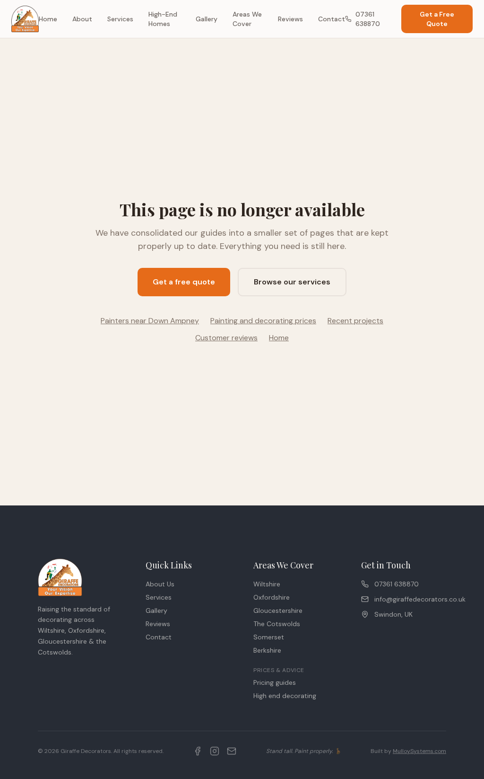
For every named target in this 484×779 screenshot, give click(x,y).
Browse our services (292, 282)
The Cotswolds (276, 624)
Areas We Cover (247, 19)
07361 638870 (367, 19)
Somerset (268, 637)
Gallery (206, 19)
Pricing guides (274, 682)
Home (48, 19)
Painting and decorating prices (263, 321)
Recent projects (355, 321)
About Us (160, 584)
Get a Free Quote (437, 19)
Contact (331, 19)
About (82, 19)
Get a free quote (184, 282)
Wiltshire (266, 584)
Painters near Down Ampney (150, 321)
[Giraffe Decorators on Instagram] (214, 751)
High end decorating (284, 695)
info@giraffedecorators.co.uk (410, 599)
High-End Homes (162, 19)
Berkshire (267, 650)
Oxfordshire (271, 597)
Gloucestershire (277, 610)
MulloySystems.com (419, 751)
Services (120, 19)
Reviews (290, 19)
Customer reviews (226, 338)
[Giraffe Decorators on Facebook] (197, 751)
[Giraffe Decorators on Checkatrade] (231, 751)
